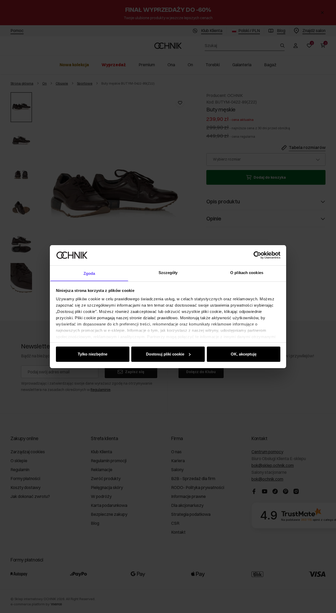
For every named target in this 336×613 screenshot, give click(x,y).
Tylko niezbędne (92, 354)
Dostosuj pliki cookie (165, 354)
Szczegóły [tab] (168, 272)
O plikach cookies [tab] (246, 272)
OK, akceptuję (243, 354)
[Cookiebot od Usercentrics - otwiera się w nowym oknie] (257, 255)
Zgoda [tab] (89, 273)
